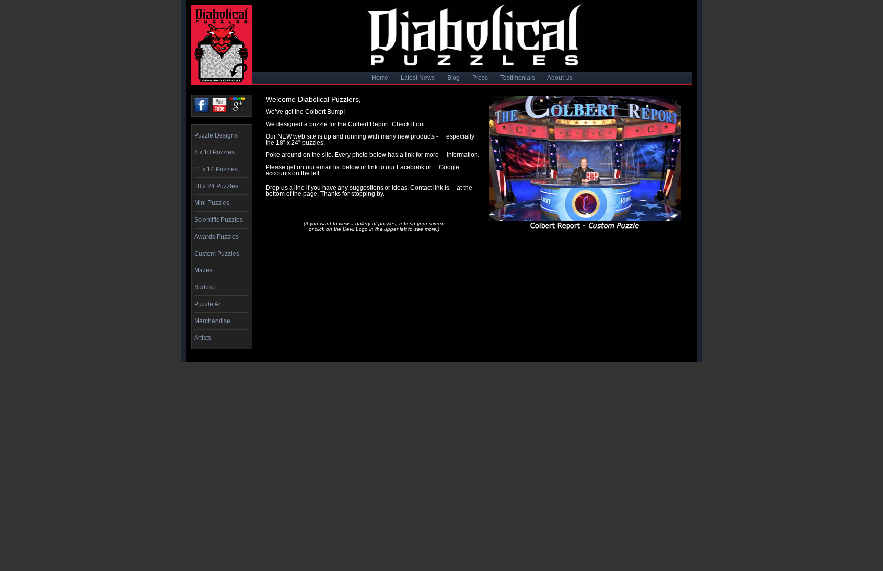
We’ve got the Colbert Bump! (305, 112)
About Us (560, 77)
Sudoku (205, 287)
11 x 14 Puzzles (216, 169)
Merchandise (212, 321)
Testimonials (517, 77)
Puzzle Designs (216, 135)
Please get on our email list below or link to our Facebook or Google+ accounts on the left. (364, 170)
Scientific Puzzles (218, 219)
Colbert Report (368, 124)
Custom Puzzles (216, 253)
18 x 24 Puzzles (216, 186)
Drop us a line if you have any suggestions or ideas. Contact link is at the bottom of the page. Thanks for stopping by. (369, 190)
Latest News (418, 77)
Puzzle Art (208, 304)
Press (480, 77)
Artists (202, 337)
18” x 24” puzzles (299, 142)
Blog (453, 77)
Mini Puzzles (211, 203)
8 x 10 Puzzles (214, 152)
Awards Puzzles (216, 236)
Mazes (203, 270)
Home (379, 77)
